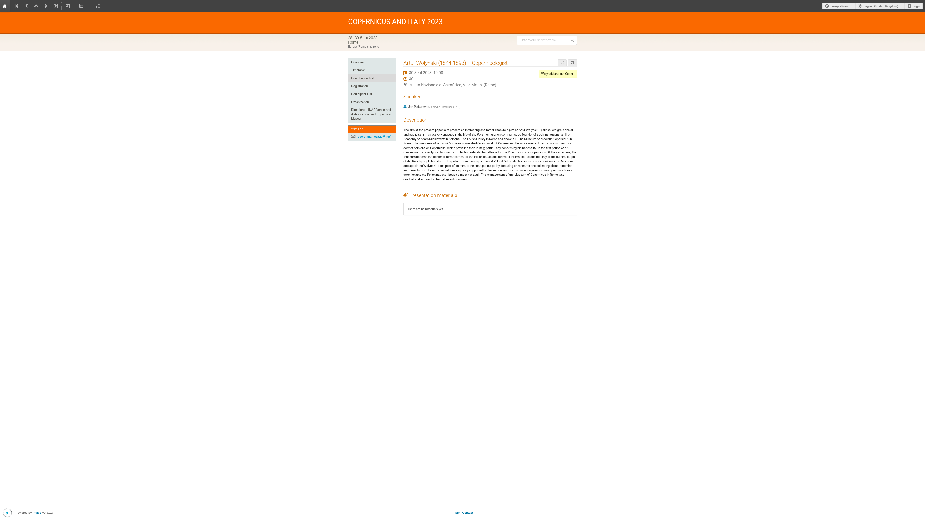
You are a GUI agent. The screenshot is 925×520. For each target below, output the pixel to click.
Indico (37, 513)
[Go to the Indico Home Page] (5, 6)
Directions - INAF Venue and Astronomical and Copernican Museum (371, 114)
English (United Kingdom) (881, 6)
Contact (467, 513)
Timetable (358, 70)
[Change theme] (83, 6)
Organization (360, 102)
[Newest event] (55, 6)
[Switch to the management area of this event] (98, 6)
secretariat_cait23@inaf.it (375, 137)
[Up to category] (36, 6)
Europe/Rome (840, 6)
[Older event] (27, 6)
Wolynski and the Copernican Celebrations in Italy (574, 74)
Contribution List (362, 78)
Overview (357, 62)
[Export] (70, 6)
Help (456, 513)
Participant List (361, 94)
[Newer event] (46, 6)
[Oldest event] (17, 6)
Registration (359, 86)
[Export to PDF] (562, 62)
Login (916, 6)
